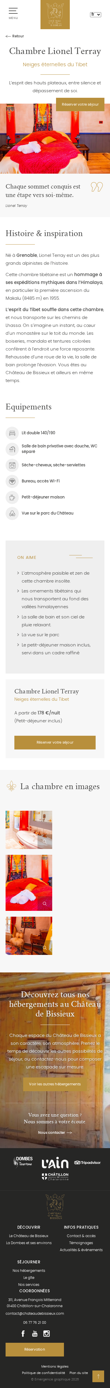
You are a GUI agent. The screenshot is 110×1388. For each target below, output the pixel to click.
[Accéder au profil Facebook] (23, 1333)
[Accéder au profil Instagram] (46, 1333)
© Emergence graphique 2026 (55, 1379)
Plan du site (79, 1373)
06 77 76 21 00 (34, 1322)
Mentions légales (55, 1366)
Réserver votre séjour (80, 104)
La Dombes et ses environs (29, 1243)
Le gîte (28, 1277)
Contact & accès (81, 1236)
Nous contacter (51, 1132)
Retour (18, 36)
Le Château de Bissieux (28, 1236)
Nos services (28, 1284)
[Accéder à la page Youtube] (34, 1333)
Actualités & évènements (81, 1250)
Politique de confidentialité (43, 1373)
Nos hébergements (29, 1270)
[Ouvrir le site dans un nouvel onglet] (23, 1163)
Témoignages (81, 1243)
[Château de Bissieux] (55, 14)
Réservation (34, 1349)
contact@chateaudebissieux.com (35, 1313)
